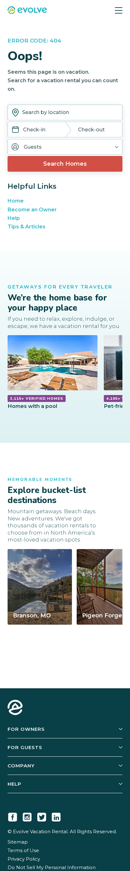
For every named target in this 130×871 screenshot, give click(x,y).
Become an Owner (32, 210)
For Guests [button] (25, 747)
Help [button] (14, 784)
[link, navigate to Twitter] (42, 816)
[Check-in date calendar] (15, 130)
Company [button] (21, 766)
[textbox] (65, 112)
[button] (65, 147)
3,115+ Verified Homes (36, 398)
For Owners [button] (26, 729)
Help (14, 218)
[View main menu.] (118, 10)
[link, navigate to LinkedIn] (56, 816)
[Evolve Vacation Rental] (27, 10)
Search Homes (65, 163)
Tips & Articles (26, 227)
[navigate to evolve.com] (15, 708)
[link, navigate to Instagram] (27, 816)
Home (16, 201)
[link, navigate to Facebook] (13, 816)
